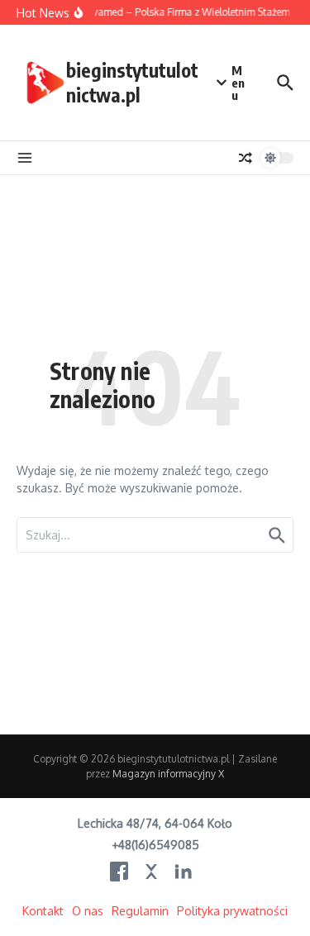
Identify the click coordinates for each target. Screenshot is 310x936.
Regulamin (140, 911)
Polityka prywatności (232, 911)
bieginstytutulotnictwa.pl (132, 82)
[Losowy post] (245, 157)
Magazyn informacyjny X (168, 773)
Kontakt (43, 911)
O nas (87, 911)
